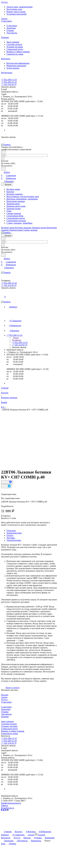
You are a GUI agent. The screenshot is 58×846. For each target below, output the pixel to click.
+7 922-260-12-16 (9, 79)
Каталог (4, 695)
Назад (16, 337)
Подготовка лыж (14, 9)
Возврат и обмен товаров (18, 52)
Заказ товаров (12, 42)
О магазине (11, 25)
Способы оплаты (14, 44)
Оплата (9, 535)
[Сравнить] (6, 486)
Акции (4, 697)
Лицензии (11, 28)
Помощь (5, 716)
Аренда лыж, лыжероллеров (19, 7)
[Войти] (2, 294)
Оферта (4, 805)
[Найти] (3, 169)
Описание (11, 530)
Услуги (4, 700)
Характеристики (14, 533)
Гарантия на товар (14, 54)
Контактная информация (17, 63)
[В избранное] (7, 482)
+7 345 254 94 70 (8, 84)
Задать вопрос (12, 68)
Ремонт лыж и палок (15, 11)
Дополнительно (13, 540)
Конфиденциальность (11, 803)
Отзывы (10, 30)
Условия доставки (14, 47)
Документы (11, 33)
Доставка (10, 538)
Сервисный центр (14, 49)
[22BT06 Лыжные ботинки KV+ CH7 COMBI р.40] (29, 437)
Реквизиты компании (16, 65)
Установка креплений (16, 14)
